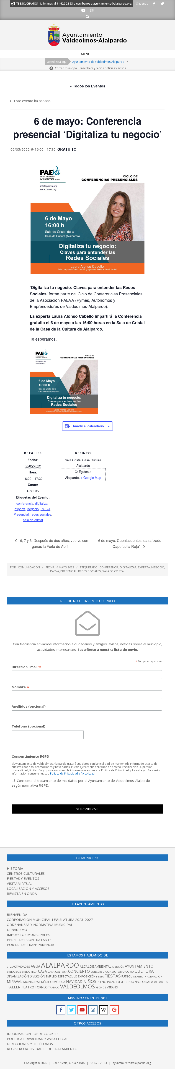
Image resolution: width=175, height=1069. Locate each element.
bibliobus (14, 971)
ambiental (103, 966)
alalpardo (60, 965)
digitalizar (42, 503)
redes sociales (41, 514)
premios (121, 982)
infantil (138, 976)
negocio (33, 509)
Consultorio (115, 971)
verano (112, 987)
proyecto (136, 982)
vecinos (100, 987)
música (59, 982)
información (153, 976)
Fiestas (112, 976)
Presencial (21, 514)
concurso (97, 971)
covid (129, 972)
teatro (27, 987)
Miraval (14, 981)
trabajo (53, 987)
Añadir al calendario (88, 426)
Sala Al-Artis (156, 982)
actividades (21, 966)
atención (118, 966)
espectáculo (67, 976)
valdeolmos (77, 986)
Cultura (144, 971)
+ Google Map (91, 477)
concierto (79, 971)
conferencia (24, 503)
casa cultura (57, 972)
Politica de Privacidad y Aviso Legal (72, 773)
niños (89, 981)
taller (13, 987)
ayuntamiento (139, 966)
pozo (111, 982)
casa (42, 971)
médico (47, 982)
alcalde (87, 966)
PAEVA (45, 509)
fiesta (100, 976)
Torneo (41, 987)
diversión (37, 976)
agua (35, 966)
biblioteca (29, 972)
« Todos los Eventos (87, 86)
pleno (101, 982)
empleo (51, 976)
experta (20, 509)
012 (9, 966)
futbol (126, 976)
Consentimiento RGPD (30, 756)
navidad (74, 981)
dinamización (18, 976)
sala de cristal (33, 519)
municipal (32, 981)
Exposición (86, 976)
